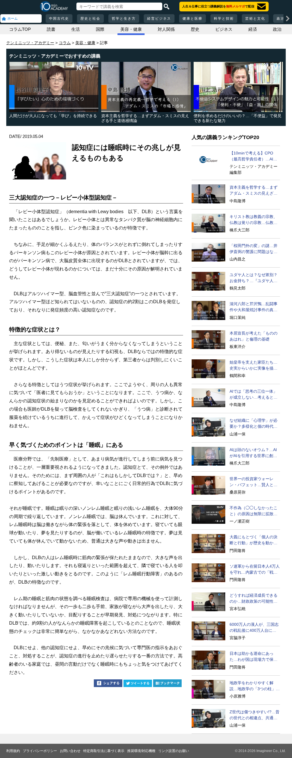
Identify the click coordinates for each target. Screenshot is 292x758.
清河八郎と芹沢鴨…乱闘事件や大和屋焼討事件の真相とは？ (253, 307)
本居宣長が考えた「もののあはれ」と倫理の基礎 (253, 336)
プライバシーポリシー (40, 751)
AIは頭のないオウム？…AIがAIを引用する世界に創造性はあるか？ (253, 453)
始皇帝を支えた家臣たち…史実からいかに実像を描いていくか (253, 365)
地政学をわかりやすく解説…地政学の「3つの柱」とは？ (255, 686)
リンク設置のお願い (173, 751)
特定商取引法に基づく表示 (103, 751)
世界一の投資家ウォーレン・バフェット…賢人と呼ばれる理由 (253, 482)
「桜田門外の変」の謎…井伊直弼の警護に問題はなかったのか (253, 249)
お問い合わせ (70, 751)
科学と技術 (224, 19)
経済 (252, 29)
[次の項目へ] (287, 19)
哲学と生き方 (124, 19)
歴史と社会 (90, 19)
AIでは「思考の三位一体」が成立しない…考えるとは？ (253, 394)
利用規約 (13, 751)
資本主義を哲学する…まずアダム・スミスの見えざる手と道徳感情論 (253, 190)
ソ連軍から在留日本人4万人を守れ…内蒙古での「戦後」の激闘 (255, 569)
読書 (51, 29)
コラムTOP (20, 29)
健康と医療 (192, 19)
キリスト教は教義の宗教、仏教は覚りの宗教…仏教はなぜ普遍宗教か (253, 220)
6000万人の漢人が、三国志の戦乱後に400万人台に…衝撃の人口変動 (254, 627)
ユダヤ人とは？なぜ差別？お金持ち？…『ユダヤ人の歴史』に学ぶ (253, 278)
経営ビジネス (159, 19)
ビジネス (223, 29)
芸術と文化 (255, 19)
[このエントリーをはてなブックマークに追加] (167, 684)
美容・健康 (131, 29)
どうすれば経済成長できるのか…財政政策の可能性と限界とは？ (253, 598)
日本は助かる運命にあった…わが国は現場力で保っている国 (253, 657)
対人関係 (166, 29)
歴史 (195, 29)
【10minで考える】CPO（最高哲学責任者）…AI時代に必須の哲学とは (253, 156)
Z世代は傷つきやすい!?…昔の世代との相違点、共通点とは (254, 715)
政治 (277, 29)
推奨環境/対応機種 (141, 751)
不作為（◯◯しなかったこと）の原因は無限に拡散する (253, 511)
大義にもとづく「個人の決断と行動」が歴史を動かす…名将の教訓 (253, 540)
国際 (100, 29)
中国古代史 (59, 19)
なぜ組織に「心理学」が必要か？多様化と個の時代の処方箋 (253, 423)
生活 (75, 29)
